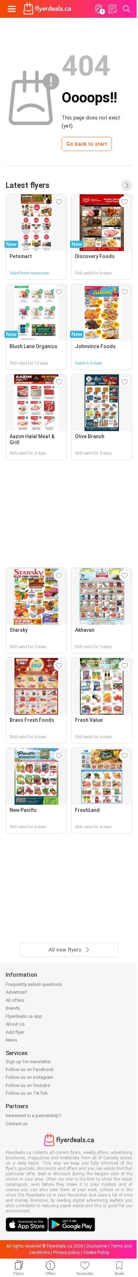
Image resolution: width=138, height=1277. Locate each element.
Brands (13, 1008)
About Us (15, 1024)
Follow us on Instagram (29, 1077)
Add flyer (15, 1032)
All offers (15, 1000)
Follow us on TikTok (27, 1093)
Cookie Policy (96, 1252)
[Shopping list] (112, 9)
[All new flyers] (126, 185)
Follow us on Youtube (28, 1085)
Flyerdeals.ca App (24, 1016)
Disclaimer (96, 1246)
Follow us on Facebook (30, 1069)
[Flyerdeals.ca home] (47, 9)
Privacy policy (66, 1252)
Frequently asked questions (34, 984)
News (11, 1040)
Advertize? (16, 992)
